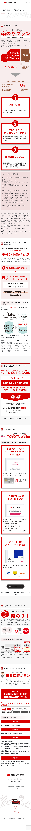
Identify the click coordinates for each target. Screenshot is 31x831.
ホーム (3, 13)
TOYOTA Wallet (13, 586)
